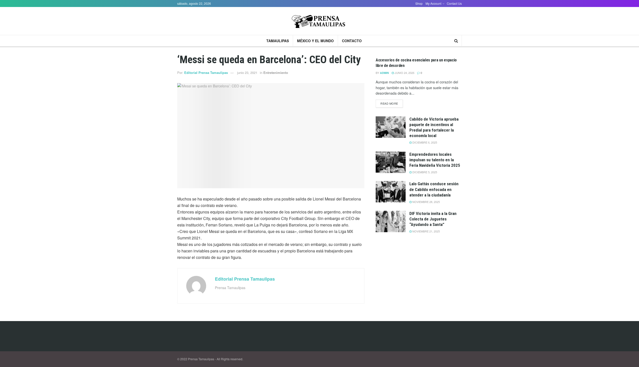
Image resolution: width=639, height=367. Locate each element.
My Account (433, 3)
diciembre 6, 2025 (424, 142)
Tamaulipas (277, 40)
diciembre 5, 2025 (424, 172)
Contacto (352, 40)
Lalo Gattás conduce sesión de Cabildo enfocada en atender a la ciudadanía (434, 189)
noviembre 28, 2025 (426, 202)
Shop (419, 3)
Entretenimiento (275, 72)
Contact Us (454, 3)
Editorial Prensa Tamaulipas (206, 72)
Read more (389, 103)
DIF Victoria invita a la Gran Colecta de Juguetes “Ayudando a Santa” (433, 219)
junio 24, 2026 (404, 73)
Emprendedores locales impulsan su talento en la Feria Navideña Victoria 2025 (434, 160)
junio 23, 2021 (247, 72)
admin (384, 73)
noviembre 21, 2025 (426, 231)
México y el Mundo (315, 40)
